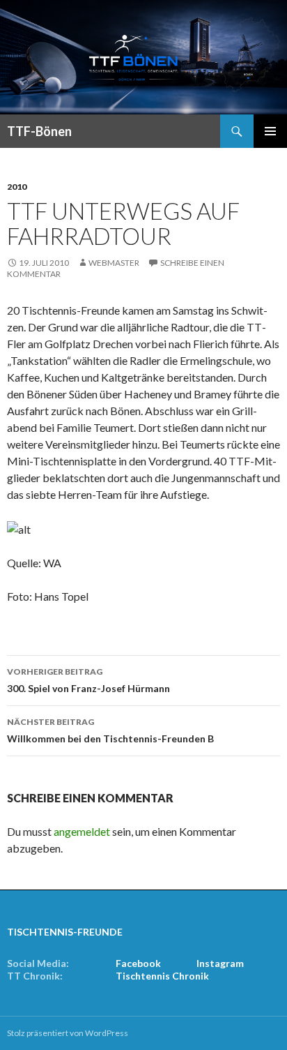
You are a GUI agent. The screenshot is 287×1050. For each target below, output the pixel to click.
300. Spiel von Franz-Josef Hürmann (88, 680)
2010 (16, 186)
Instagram (220, 963)
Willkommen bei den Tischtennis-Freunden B (110, 730)
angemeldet (82, 831)
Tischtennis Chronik (162, 976)
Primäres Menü (270, 131)
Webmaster (113, 262)
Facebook (138, 963)
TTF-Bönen (39, 131)
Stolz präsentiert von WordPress (67, 1033)
